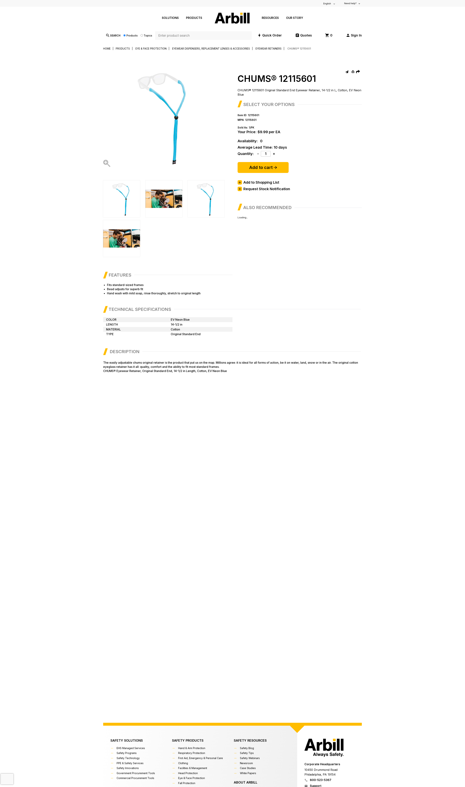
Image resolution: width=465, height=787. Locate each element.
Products (132, 35)
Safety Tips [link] (247, 753)
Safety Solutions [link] (126, 740)
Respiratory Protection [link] (192, 753)
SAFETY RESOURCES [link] (250, 740)
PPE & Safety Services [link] (130, 763)
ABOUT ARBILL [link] (245, 782)
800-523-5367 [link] (320, 780)
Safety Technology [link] (129, 758)
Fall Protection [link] (187, 783)
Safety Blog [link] (247, 748)
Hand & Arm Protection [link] (192, 748)
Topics (148, 35)
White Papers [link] (248, 773)
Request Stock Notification (266, 189)
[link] (328, 35)
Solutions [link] (170, 18)
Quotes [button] (306, 35)
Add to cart (261, 167)
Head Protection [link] (188, 773)
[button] (354, 35)
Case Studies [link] (248, 768)
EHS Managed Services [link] (131, 748)
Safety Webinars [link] (250, 758)
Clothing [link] (183, 763)
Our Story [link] (294, 18)
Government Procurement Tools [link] (136, 773)
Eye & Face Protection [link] (192, 778)
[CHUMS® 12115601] (106, 164)
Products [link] (194, 18)
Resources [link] (270, 18)
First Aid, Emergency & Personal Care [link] (201, 758)
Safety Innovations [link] (128, 768)
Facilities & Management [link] (193, 768)
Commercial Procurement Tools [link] (136, 778)
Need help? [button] (350, 3)
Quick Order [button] (272, 35)
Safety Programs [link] (127, 753)
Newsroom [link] (247, 763)
